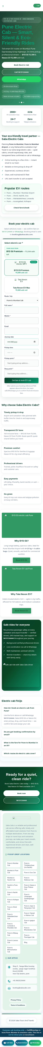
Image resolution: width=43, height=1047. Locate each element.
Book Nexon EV (21, 611)
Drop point (8, 369)
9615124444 (7, 231)
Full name (8, 305)
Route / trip (8, 296)
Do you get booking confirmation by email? (19, 733)
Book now (21, 793)
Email (6, 326)
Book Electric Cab (21, 65)
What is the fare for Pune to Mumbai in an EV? (21, 744)
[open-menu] (3, 5)
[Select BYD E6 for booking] (21, 525)
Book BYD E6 (21, 560)
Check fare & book (21, 207)
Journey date (9, 337)
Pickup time (8, 347)
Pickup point (9, 358)
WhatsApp (21, 79)
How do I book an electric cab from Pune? (19, 709)
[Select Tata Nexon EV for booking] (21, 578)
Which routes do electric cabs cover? (20, 753)
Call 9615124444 (21, 72)
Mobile (7, 316)
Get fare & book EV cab (21, 380)
